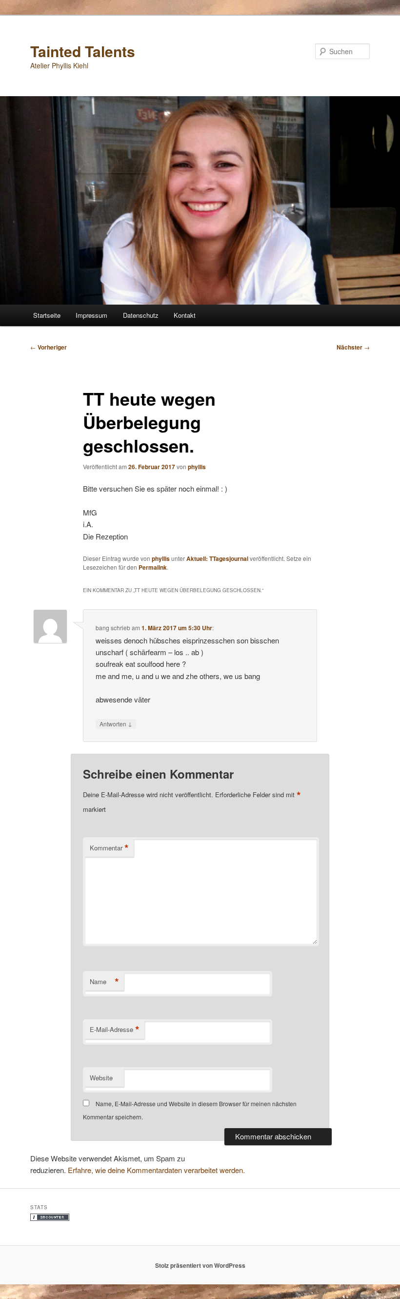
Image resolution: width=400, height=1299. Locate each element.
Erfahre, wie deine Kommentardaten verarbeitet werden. (156, 1170)
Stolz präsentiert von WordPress (200, 1265)
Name (104, 982)
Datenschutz (141, 315)
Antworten (116, 723)
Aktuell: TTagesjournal (217, 558)
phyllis (197, 466)
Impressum (91, 315)
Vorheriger (48, 347)
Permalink (153, 567)
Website (101, 1077)
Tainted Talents (82, 51)
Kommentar (109, 848)
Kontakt (185, 315)
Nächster (353, 347)
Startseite (46, 315)
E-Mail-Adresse (115, 1029)
